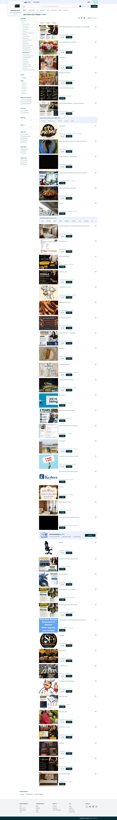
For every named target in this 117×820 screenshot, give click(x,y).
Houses (48, 10)
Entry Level (43, 121)
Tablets (60, 10)
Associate (60, 121)
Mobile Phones (32, 10)
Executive (66, 121)
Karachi (54, 220)
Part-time (54, 22)
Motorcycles (42, 10)
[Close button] (22, 2)
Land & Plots (65, 10)
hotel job (22, 790)
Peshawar (74, 220)
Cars (37, 10)
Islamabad (48, 220)
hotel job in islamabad (39, 790)
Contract (48, 22)
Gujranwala (86, 220)
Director (72, 121)
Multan (60, 220)
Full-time (42, 22)
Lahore (42, 220)
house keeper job (29, 790)
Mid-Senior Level (51, 121)
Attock (79, 220)
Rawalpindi (67, 220)
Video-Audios (54, 10)
